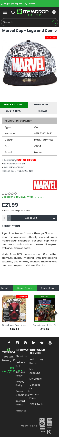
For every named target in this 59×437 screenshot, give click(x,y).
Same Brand (24, 288)
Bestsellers (48, 288)
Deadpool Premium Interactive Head (15, 325)
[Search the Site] (54, 22)
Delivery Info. (42, 104)
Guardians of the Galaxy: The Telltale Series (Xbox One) (45, 325)
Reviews (43, 110)
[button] (3, 313)
